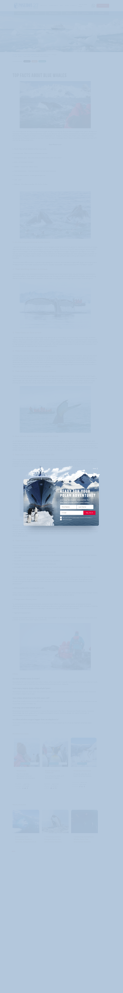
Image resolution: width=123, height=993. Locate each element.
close (94, 468)
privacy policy (75, 517)
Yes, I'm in (89, 513)
